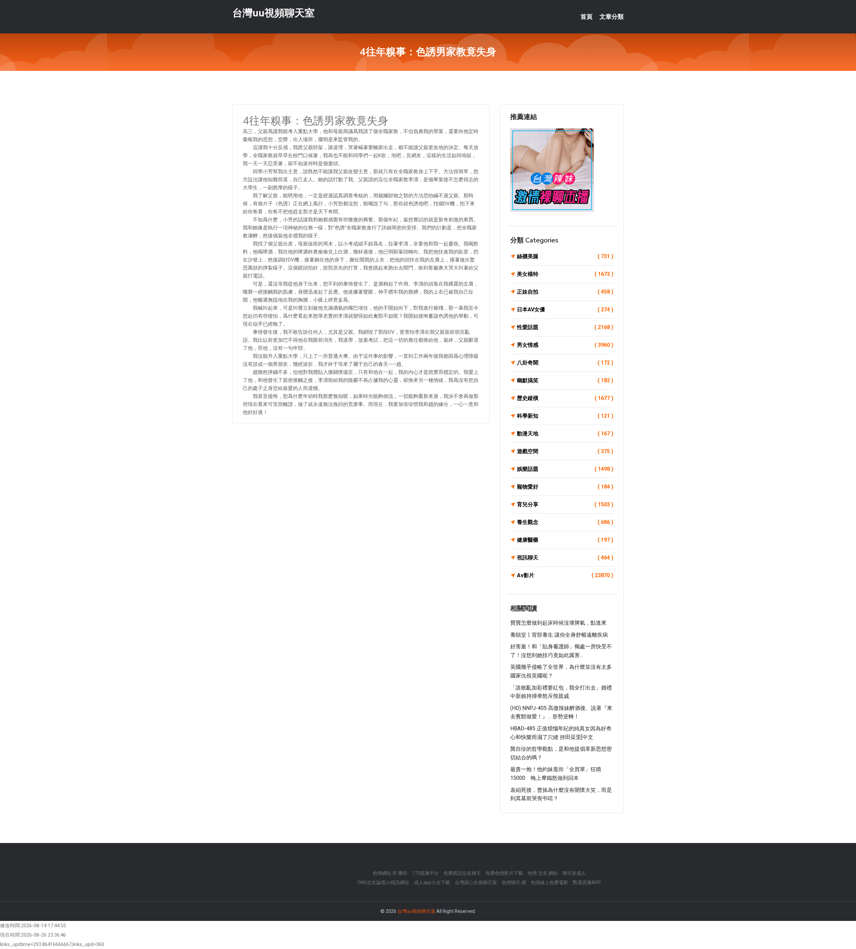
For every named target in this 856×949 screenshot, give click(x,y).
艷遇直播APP (587, 882)
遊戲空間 (565, 451)
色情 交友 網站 (543, 873)
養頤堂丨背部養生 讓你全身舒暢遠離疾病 (559, 635)
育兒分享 (565, 504)
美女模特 (565, 274)
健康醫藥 (565, 540)
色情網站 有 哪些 (389, 873)
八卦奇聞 (565, 362)
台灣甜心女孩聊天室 (476, 882)
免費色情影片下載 (504, 873)
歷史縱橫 (565, 398)
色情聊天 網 (514, 882)
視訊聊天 (565, 557)
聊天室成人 (574, 873)
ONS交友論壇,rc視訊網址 (383, 882)
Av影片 (565, 575)
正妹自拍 (565, 292)
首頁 (586, 16)
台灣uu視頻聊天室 (273, 13)
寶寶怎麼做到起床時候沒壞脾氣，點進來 (558, 623)
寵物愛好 (565, 487)
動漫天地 (565, 433)
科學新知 (565, 416)
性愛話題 (565, 327)
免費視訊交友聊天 (462, 873)
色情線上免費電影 (549, 882)
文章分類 (612, 16)
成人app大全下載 (432, 882)
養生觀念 (565, 522)
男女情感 (565, 345)
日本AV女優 (565, 309)
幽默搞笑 (565, 380)
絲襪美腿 (565, 256)
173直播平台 (425, 873)
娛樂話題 (565, 469)
